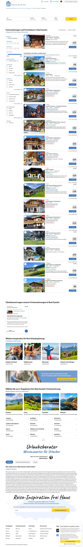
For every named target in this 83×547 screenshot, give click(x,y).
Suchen (71, 19)
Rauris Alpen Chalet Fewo (51, 153)
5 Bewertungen (54, 267)
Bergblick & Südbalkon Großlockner (54, 280)
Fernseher (15, 68)
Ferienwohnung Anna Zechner (52, 248)
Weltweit (8, 536)
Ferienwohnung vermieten (71, 1)
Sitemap (8, 538)
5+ (18, 43)
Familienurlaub (15, 98)
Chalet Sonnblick (49, 169)
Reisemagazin (32, 533)
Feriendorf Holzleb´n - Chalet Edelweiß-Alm (55, 106)
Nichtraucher (15, 84)
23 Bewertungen (54, 39)
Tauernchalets (48, 74)
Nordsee (8, 528)
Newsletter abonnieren (60, 510)
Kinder (15, 82)
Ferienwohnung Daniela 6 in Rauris (53, 185)
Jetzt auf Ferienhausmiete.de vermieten (66, 379)
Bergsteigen (15, 115)
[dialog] (70, 535)
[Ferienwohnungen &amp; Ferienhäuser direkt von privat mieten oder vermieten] (16, 4)
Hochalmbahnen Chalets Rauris (53, 90)
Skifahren (15, 110)
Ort (7, 18)
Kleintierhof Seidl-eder (51, 58)
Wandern (15, 112)
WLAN (15, 66)
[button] (70, 544)
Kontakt (31, 538)
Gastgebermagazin (44, 531)
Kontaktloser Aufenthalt (15, 94)
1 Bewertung (53, 61)
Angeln (15, 108)
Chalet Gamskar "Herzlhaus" (52, 37)
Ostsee (7, 531)
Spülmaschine (15, 72)
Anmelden (46, 1)
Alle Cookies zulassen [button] (70, 541)
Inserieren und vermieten (46, 528)
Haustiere (15, 80)
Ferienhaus (15, 122)
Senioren (15, 86)
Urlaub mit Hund (15, 96)
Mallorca (8, 533)
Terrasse (15, 70)
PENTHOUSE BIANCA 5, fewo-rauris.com (55, 122)
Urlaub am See (15, 101)
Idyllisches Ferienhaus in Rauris (53, 233)
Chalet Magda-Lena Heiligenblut (53, 264)
